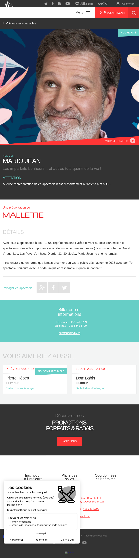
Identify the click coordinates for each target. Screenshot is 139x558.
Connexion (128, 3)
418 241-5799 (91, 508)
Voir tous (70, 441)
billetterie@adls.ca (69, 332)
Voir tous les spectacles (21, 23)
